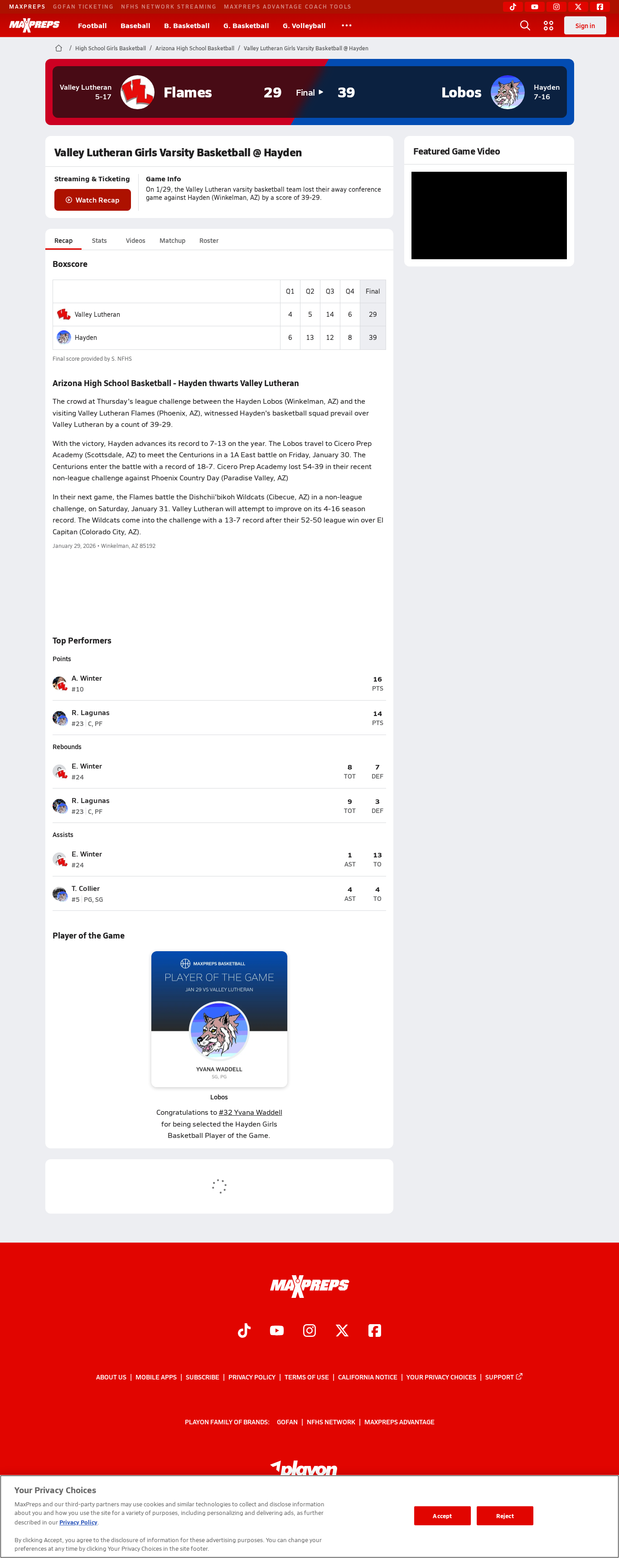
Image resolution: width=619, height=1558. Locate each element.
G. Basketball (246, 25)
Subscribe (202, 1376)
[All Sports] (346, 25)
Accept (442, 1515)
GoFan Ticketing (83, 6)
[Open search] (525, 25)
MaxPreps (27, 6)
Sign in (585, 25)
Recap (63, 240)
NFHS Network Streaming (169, 6)
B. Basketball (187, 25)
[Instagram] (556, 7)
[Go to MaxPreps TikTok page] (244, 1331)
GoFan (287, 1421)
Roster (208, 240)
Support (499, 1376)
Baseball (135, 25)
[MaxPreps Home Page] (58, 48)
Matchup (172, 240)
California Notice (367, 1376)
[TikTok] (513, 7)
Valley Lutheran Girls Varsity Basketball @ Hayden (306, 48)
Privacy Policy (252, 1376)
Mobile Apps (156, 1376)
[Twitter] (578, 7)
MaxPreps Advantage (399, 1421)
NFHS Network (331, 1421)
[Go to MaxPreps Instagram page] (309, 1331)
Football (92, 25)
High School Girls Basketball (110, 48)
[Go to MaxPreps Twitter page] (342, 1331)
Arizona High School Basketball (194, 48)
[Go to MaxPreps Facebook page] (375, 1331)
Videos (135, 240)
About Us (111, 1376)
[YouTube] (535, 7)
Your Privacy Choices (441, 1377)
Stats (99, 240)
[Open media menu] (549, 25)
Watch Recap (98, 199)
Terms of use (307, 1376)
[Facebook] (600, 7)
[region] (309, 1516)
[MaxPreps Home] (34, 25)
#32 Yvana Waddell (250, 1112)
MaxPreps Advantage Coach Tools (288, 6)
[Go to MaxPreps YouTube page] (277, 1331)
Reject (505, 1515)
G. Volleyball (304, 25)
